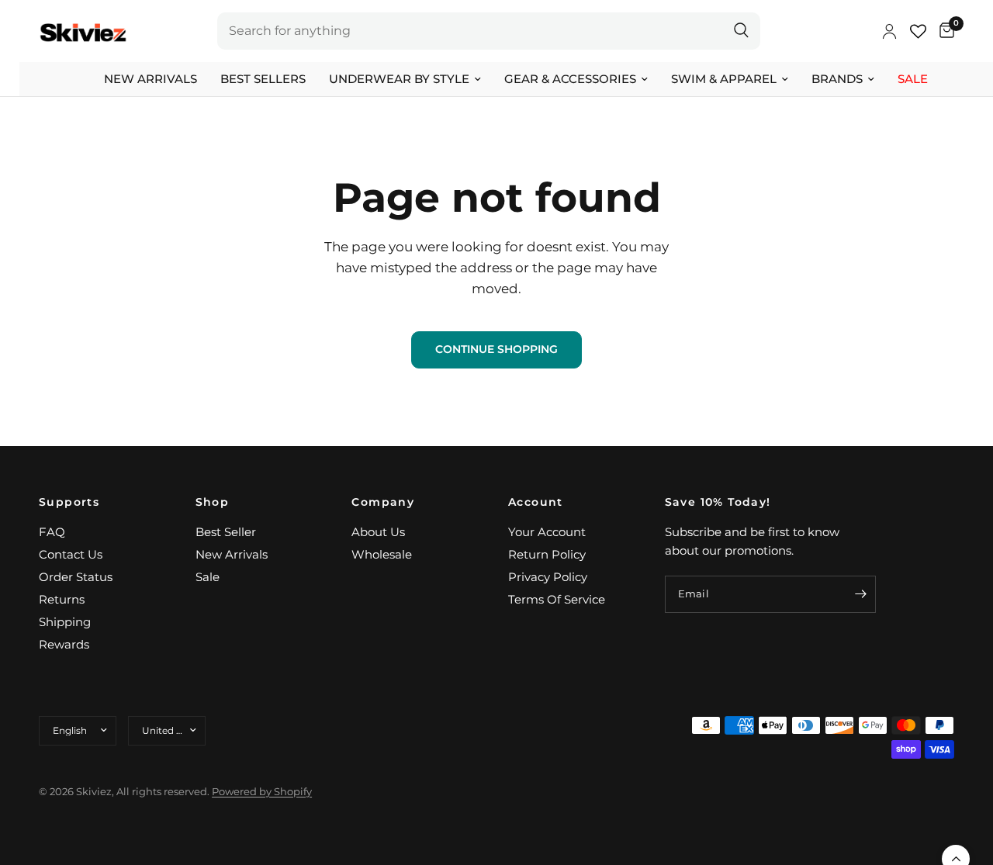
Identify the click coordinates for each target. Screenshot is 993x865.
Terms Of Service (556, 599)
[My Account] (889, 31)
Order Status (75, 576)
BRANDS (837, 78)
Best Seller (225, 531)
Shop (212, 502)
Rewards (64, 644)
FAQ (52, 531)
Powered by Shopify (262, 791)
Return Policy (547, 554)
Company (382, 502)
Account (535, 502)
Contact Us (70, 554)
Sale (913, 78)
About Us (378, 531)
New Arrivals (150, 78)
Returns (62, 599)
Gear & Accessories (570, 78)
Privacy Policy (547, 576)
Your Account (547, 531)
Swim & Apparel (724, 78)
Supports (69, 502)
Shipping (65, 621)
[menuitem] (150, 79)
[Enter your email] (860, 594)
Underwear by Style (399, 78)
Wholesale (381, 554)
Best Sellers (263, 78)
